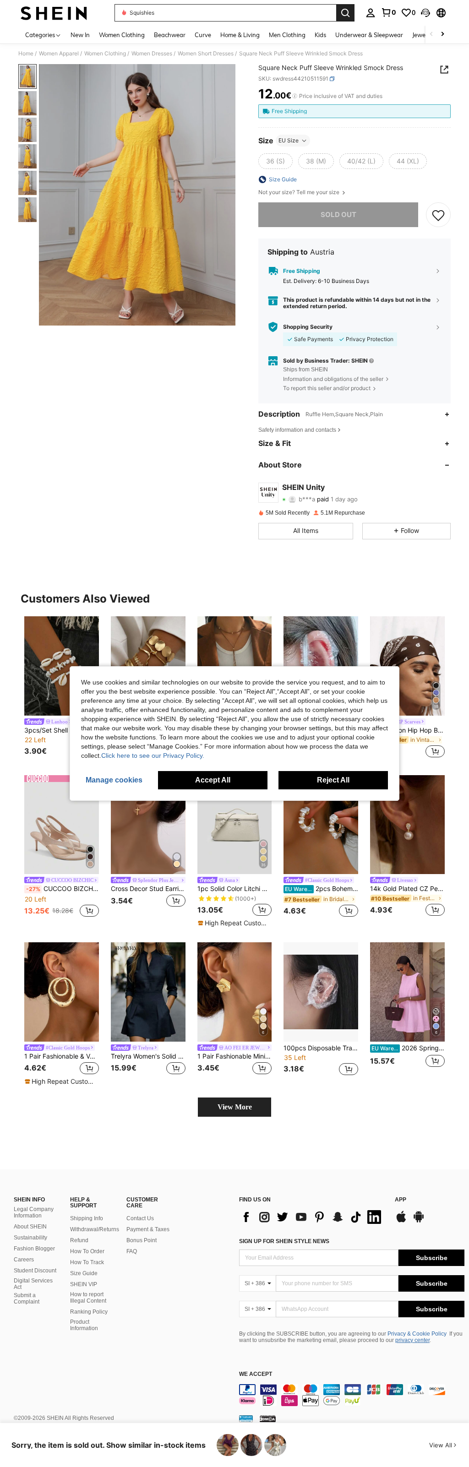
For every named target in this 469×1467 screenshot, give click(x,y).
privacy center (412, 1340)
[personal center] (370, 12)
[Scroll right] (442, 34)
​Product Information (84, 1325)
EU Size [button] (288, 140)
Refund (79, 1240)
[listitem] (62, 688)
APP (400, 1200)
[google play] (418, 1221)
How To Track (87, 1262)
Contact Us (140, 1218)
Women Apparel (59, 53)
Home (25, 53)
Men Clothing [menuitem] (287, 34)
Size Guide (84, 1273)
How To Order (87, 1251)
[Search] (345, 13)
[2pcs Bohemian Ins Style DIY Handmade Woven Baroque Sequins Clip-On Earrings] (321, 825)
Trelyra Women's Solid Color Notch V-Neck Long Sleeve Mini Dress (148, 1056)
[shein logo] (54, 13)
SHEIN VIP (83, 1284)
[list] (312, 1217)
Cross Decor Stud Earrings (148, 888)
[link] (388, 12)
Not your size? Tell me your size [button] (299, 192)
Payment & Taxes (147, 1229)
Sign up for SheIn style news (284, 1241)
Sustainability (30, 1237)
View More (235, 1107)
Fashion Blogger (34, 1248)
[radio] (275, 161)
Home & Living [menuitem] (240, 34)
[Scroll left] (431, 34)
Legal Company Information (34, 1212)
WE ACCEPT (255, 1374)
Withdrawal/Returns (94, 1229)
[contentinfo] (351, 1395)
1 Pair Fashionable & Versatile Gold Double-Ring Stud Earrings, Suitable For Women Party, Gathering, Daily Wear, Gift (61, 1056)
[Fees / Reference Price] (294, 96)
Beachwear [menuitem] (169, 34)
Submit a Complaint (26, 1298)
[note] (233, 923)
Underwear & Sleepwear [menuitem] (369, 34)
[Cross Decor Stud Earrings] (148, 825)
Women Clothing (105, 53)
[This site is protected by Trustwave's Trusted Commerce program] (246, 1418)
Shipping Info (86, 1218)
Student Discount (35, 1270)
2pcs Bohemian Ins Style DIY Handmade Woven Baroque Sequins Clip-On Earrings (321, 888)
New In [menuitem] (80, 34)
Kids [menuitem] (320, 34)
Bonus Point (141, 1240)
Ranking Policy (89, 1312)
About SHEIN (30, 1226)
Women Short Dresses (206, 53)
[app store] (401, 1221)
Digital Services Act (33, 1283)
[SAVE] (438, 214)
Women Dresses (151, 53)
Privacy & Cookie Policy (417, 1334)
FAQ (131, 1251)
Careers (24, 1259)
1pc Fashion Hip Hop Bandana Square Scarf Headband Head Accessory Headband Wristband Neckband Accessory (407, 730)
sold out (338, 214)
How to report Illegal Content (88, 1297)
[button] (425, 12)
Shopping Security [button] (308, 327)
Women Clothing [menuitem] (122, 34)
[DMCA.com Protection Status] (268, 1418)
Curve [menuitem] (203, 34)
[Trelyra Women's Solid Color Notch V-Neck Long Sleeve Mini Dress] (148, 992)
